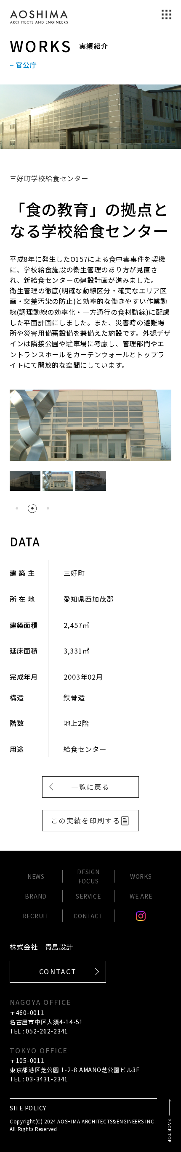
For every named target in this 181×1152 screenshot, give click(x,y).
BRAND (36, 896)
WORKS (141, 876)
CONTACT (88, 916)
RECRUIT (36, 916)
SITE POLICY (28, 1108)
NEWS (36, 876)
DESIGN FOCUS (88, 876)
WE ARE (141, 896)
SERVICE (88, 896)
